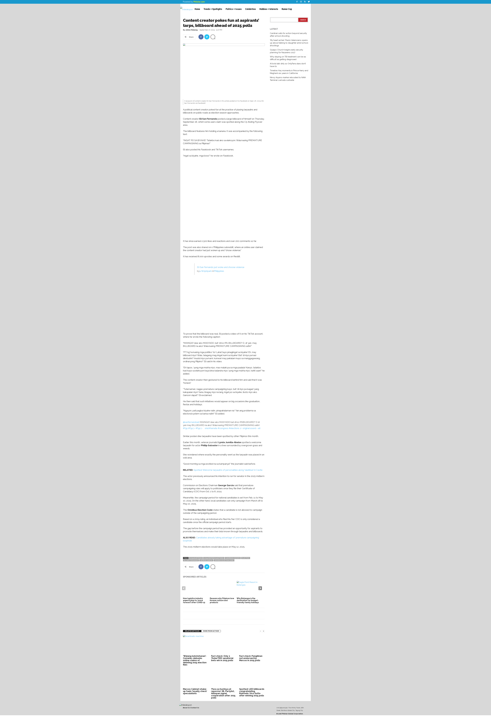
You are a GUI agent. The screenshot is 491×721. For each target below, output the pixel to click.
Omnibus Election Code (224, 560)
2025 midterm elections (214, 558)
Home (197, 9)
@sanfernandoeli (191, 422)
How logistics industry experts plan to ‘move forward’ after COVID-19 (194, 600)
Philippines (219, 271)
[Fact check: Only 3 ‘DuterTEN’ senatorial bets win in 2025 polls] (224, 644)
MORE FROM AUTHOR (211, 631)
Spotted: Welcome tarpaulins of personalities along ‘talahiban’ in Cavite (228, 470)
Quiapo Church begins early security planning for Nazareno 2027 (286, 51)
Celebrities (250, 9)
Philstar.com (199, 2)
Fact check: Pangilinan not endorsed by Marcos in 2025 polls (250, 658)
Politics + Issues (234, 9)
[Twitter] (308, 2)
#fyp (185, 428)
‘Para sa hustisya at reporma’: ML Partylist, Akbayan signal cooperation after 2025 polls (223, 693)
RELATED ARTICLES (192, 631)
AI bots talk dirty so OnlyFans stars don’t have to (288, 64)
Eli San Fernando (191, 560)
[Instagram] (301, 2)
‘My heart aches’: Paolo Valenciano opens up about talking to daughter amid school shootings (289, 43)
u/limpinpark (205, 271)
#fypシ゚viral (202, 428)
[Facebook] (297, 2)
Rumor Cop (287, 9)
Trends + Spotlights (213, 9)
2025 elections (196, 558)
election (245, 558)
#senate (213, 428)
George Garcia (206, 560)
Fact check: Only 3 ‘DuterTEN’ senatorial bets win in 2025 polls (222, 658)
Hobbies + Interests (268, 9)
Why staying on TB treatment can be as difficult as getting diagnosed (288, 58)
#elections (234, 428)
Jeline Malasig (191, 30)
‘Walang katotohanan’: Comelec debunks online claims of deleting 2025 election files (195, 660)
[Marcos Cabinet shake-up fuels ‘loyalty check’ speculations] (196, 677)
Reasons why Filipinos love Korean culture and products (222, 600)
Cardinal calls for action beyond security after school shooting (288, 34)
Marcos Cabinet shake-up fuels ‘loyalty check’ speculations (195, 691)
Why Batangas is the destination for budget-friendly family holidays (248, 600)
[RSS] (304, 2)
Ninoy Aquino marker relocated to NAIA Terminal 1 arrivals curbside (288, 78)
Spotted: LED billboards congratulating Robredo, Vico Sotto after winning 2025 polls (251, 692)
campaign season (233, 558)
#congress (223, 428)
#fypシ (191, 428)
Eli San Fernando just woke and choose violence (220, 267)
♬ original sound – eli (250, 428)
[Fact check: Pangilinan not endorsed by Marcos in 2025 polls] (252, 644)
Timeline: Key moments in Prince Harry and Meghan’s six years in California (289, 71)
